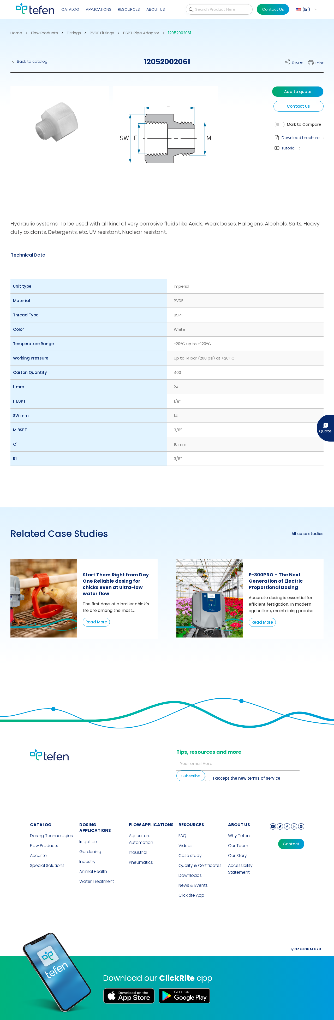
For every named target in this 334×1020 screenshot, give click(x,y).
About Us (155, 9)
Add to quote (297, 91)
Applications (98, 9)
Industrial (138, 852)
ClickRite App (191, 895)
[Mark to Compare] (279, 124)
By (305, 949)
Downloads (190, 875)
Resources (129, 9)
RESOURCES (191, 825)
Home (16, 33)
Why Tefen (239, 836)
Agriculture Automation (141, 839)
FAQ (182, 836)
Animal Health (93, 871)
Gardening (90, 852)
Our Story (237, 856)
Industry (87, 862)
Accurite (38, 856)
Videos (185, 846)
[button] (306, 9)
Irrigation (88, 842)
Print (319, 63)
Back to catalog (32, 61)
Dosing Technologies (51, 836)
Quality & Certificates (200, 865)
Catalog (70, 9)
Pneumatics (141, 862)
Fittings (74, 33)
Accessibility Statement (240, 868)
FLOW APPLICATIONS (151, 825)
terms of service (263, 778)
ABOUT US (239, 825)
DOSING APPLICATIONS (95, 828)
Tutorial (288, 148)
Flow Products (44, 33)
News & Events (193, 885)
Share (297, 62)
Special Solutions (47, 865)
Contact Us (273, 9)
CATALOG (40, 825)
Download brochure (301, 137)
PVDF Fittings (102, 33)
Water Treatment (96, 881)
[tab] (28, 255)
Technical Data (28, 255)
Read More (96, 622)
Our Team (238, 846)
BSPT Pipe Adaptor (141, 33)
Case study (190, 856)
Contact (291, 844)
